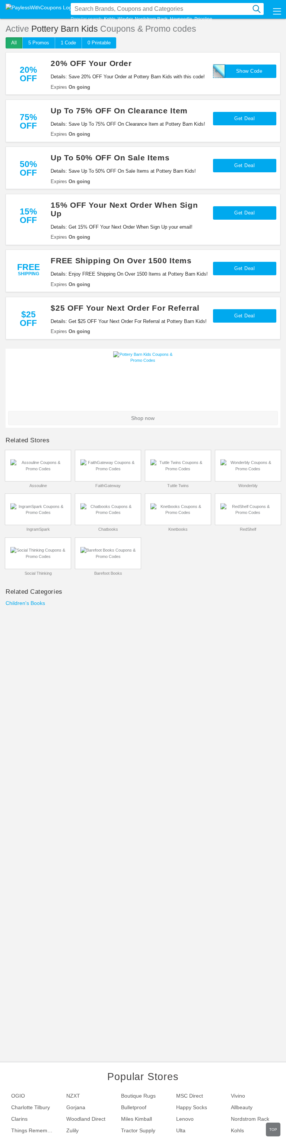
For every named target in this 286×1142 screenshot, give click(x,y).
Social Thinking (38, 573)
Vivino (238, 1096)
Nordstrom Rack (151, 19)
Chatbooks (108, 529)
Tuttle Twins (178, 485)
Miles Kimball (136, 1119)
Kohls (109, 19)
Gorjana (75, 1107)
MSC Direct (189, 1096)
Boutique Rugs (138, 1096)
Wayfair (125, 19)
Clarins (19, 1119)
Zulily (72, 1130)
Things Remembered (35, 1130)
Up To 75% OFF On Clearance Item (119, 110)
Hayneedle (181, 19)
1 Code (68, 43)
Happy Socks (191, 1107)
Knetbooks (178, 529)
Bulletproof (133, 1107)
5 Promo (38, 43)
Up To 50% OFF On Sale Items (110, 157)
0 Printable (99, 43)
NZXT (73, 1096)
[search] (256, 9)
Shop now (143, 418)
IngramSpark (38, 529)
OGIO (18, 1096)
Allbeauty (241, 1107)
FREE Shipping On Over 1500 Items (121, 260)
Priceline (203, 19)
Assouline (38, 485)
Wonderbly (248, 485)
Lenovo (185, 1119)
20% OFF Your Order (91, 63)
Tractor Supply (138, 1130)
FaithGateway (108, 485)
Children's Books (25, 603)
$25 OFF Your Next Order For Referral (125, 308)
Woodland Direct (85, 1119)
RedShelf (248, 529)
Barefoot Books (108, 573)
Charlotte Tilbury (30, 1107)
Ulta (180, 1130)
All (14, 43)
